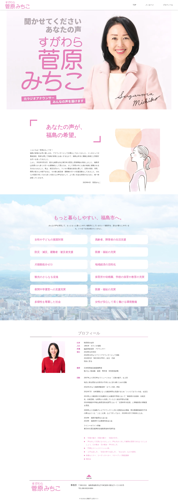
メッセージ (149, 5)
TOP (134, 5)
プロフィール (168, 5)
